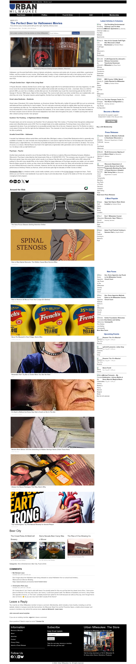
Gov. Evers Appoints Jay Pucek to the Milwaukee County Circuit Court (115, 277)
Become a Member (111, 111)
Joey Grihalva (22, 560)
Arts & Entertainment (24, 564)
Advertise (14, 636)
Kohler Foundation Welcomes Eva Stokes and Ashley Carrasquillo (115, 320)
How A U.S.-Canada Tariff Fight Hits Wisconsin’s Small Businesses (114, 43)
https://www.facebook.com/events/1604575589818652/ (30, 582)
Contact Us (40, 621)
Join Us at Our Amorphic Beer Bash (21, 2)
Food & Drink (68, 15)
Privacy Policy (15, 642)
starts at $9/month (48, 609)
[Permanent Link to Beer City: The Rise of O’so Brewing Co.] (80, 555)
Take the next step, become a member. (59, 643)
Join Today (111, 121)
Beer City (34, 564)
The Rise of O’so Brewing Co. (79, 536)
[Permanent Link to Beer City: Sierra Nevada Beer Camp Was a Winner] (52, 558)
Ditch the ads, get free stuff (55, 645)
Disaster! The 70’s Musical (111, 337)
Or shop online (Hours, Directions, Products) (98, 655)
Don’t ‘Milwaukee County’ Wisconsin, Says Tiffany (113, 217)
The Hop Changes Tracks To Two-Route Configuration (114, 100)
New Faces (111, 271)
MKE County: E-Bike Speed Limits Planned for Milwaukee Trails (114, 81)
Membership (114, 15)
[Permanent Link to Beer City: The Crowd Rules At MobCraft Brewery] (24, 558)
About (12, 633)
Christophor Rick (16, 28)
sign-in (31, 617)
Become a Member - (38, 2)
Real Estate (21, 15)
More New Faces (102, 330)
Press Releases (111, 132)
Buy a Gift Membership (104, 127)
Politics (44, 15)
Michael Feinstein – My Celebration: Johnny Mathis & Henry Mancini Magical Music (113, 377)
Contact (13, 639)
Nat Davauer (17, 573)
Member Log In (48, 2)
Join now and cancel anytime (19, 613)
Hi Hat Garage (68, 171)
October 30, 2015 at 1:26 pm (22, 587)
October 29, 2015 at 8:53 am (22, 575)
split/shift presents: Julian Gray (113, 347)
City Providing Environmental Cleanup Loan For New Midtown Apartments (114, 26)
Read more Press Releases (106, 195)
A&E (91, 15)
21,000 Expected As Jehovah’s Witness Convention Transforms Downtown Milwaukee (114, 62)
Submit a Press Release (18, 645)
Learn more (59, 609)
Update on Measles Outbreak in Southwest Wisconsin (114, 137)
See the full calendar (103, 396)
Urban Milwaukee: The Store (101, 627)
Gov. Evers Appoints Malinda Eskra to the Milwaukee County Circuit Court (115, 297)
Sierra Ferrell (107, 368)
